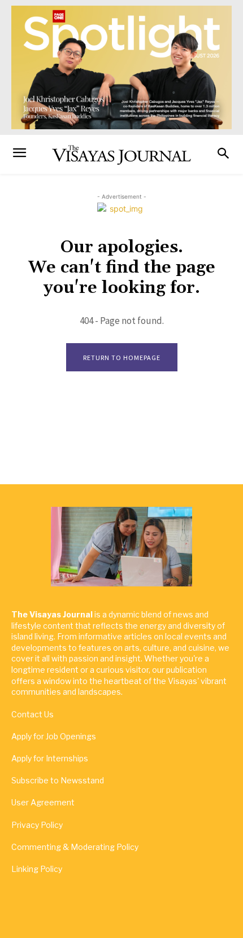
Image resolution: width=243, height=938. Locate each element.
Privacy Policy (37, 825)
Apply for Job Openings (53, 736)
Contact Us (32, 714)
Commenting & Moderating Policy (74, 847)
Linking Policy (36, 869)
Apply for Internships (49, 758)
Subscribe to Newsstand (57, 780)
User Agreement (43, 802)
